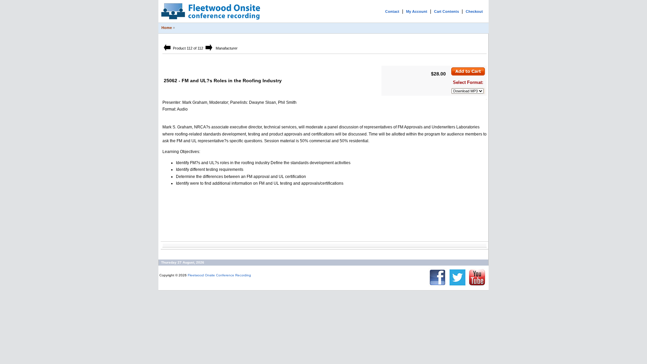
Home (166, 28)
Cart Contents (446, 11)
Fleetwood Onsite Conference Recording (219, 275)
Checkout (474, 11)
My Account (416, 11)
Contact (392, 11)
